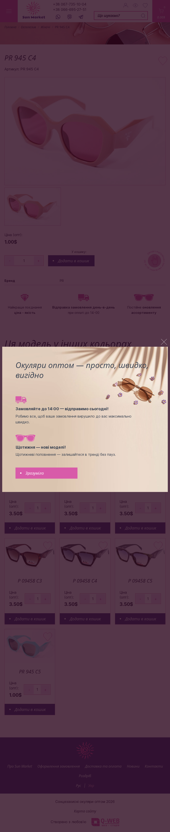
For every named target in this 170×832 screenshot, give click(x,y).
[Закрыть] (164, 342)
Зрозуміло (34, 473)
